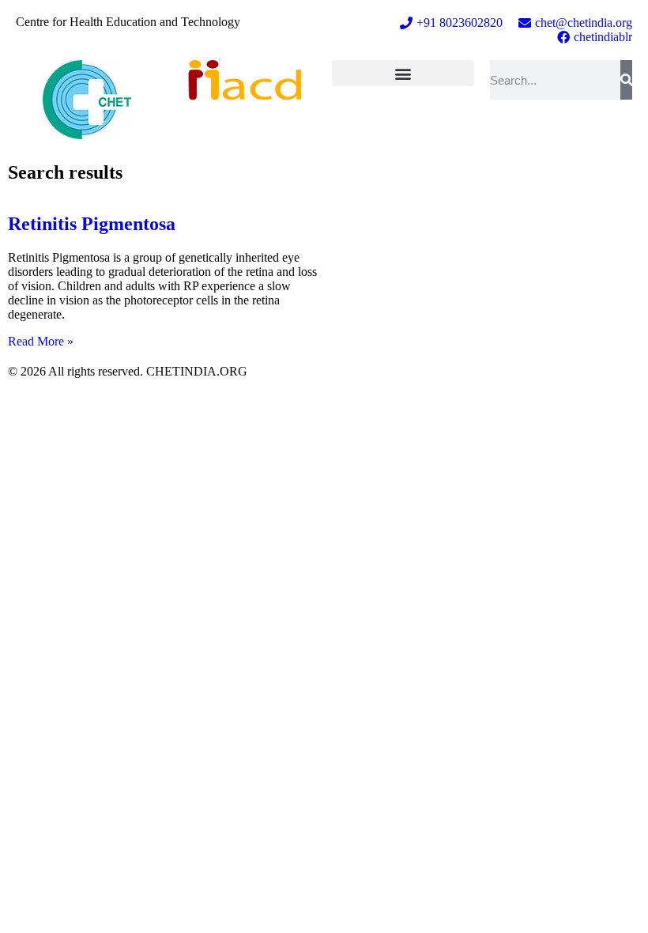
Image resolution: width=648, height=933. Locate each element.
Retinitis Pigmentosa (91, 223)
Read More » (40, 341)
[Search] (626, 80)
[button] (403, 73)
